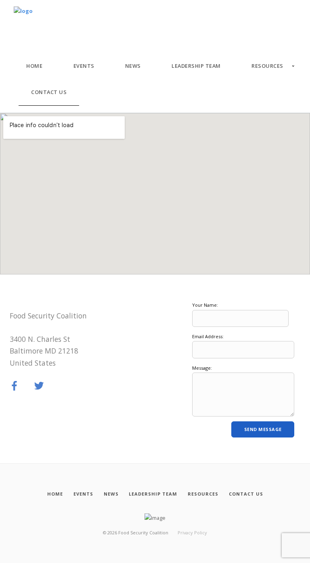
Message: (202, 368)
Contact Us (49, 92)
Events (83, 65)
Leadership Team (196, 65)
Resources (267, 65)
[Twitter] (39, 386)
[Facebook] (14, 386)
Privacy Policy (192, 533)
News (133, 65)
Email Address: (208, 336)
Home (34, 65)
